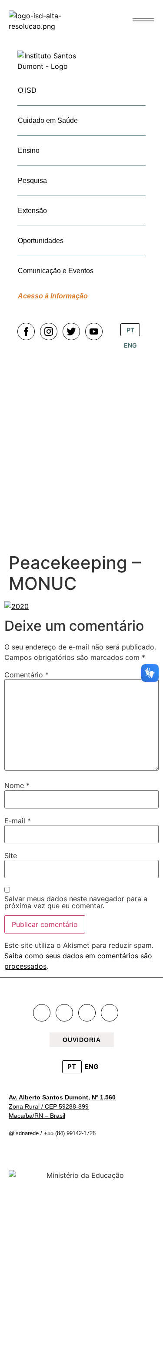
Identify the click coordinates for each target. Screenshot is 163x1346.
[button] (143, 19)
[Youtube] (109, 1012)
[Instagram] (64, 1012)
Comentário (26, 674)
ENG (91, 1066)
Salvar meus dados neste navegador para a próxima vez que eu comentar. (75, 902)
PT (71, 1066)
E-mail (17, 820)
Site (10, 855)
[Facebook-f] (41, 1012)
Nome (17, 785)
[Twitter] (87, 1012)
